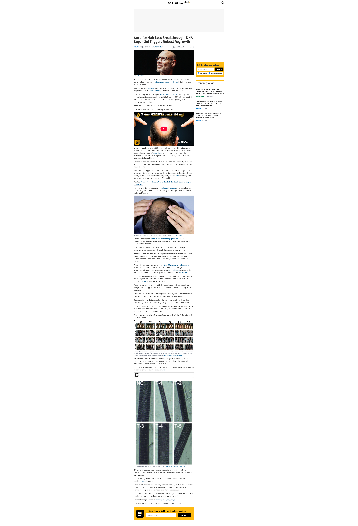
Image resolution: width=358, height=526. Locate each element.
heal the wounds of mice (169, 94)
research (150, 88)
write (144, 281)
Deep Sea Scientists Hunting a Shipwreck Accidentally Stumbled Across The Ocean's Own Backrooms (210, 91)
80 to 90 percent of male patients (177, 265)
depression (183, 272)
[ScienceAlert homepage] (179, 2)
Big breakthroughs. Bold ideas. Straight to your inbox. (166, 511)
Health (136, 47)
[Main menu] (135, 2)
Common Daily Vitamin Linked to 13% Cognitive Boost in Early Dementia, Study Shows (208, 115)
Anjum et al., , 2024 (173, 355)
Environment (200, 96)
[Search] (222, 2)
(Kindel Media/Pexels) (139, 76)
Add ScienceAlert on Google (183, 47)
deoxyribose (155, 91)
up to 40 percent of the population (164, 239)
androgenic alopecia (168, 188)
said (177, 175)
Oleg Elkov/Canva (177, 235)
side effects (173, 270)
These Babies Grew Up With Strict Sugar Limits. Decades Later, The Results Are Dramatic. (209, 103)
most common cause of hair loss (165, 82)
